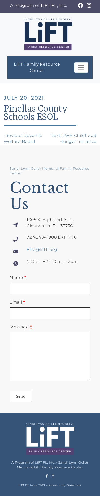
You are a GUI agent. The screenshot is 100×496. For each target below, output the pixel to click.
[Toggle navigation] (81, 67)
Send (20, 396)
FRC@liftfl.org (42, 249)
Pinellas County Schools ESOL (35, 113)
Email (17, 302)
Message (21, 326)
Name (18, 277)
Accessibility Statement (64, 485)
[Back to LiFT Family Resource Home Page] (48, 34)
